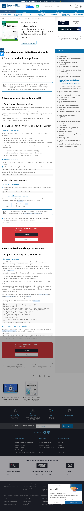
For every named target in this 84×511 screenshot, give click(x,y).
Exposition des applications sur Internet (69, 112)
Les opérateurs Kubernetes (68, 146)
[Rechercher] (71, 6)
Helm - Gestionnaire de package (69, 95)
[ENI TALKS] (14, 466)
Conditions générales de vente (23, 450)
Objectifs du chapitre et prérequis (71, 83)
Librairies (60, 442)
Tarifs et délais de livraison (46, 447)
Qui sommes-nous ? (20, 445)
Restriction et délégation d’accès (70, 144)
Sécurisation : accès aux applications (67, 115)
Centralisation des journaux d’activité (68, 128)
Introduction (63, 56)
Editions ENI (13, 5)
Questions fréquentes (45, 442)
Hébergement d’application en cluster (16, 367)
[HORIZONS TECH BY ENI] (42, 466)
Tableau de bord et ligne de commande (68, 63)
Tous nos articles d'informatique (24, 442)
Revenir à (28, 42)
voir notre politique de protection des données (24, 427)
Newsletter (61, 445)
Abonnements (61, 447)
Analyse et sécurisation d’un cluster (68, 102)
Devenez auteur (62, 452)
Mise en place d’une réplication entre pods (69, 80)
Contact (41, 452)
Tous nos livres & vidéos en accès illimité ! (42, 1)
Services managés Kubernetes (69, 105)
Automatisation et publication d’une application (69, 67)
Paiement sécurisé (44, 445)
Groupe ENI (46, 484)
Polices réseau (63, 119)
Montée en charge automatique (69, 121)
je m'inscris (67, 426)
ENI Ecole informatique (31, 484)
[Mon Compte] (80, 6)
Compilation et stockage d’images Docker (70, 134)
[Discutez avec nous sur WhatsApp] (37, 6)
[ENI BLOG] (2, 50)
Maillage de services (65, 131)
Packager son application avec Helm (69, 141)
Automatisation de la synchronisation (72, 88)
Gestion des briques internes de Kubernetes (42, 367)
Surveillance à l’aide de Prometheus (66, 124)
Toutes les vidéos (62, 450)
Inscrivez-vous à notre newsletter (23, 426)
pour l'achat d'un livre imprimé (15, 416)
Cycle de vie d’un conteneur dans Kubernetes (70, 70)
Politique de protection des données (25, 452)
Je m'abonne (26, 239)
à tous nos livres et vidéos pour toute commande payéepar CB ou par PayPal (33, 416)
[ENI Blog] (70, 466)
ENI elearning (47, 499)
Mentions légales (19, 447)
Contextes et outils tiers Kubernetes (67, 98)
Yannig (25, 38)
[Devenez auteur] (2, 54)
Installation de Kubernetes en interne (69, 108)
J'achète (26, 235)
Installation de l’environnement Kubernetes (69, 59)
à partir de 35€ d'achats (51, 416)
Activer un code (43, 450)
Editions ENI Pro (29, 499)
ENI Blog (8, 484)
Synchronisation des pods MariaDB (71, 86)
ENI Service (9, 499)
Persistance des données (67, 74)
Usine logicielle (64, 137)
